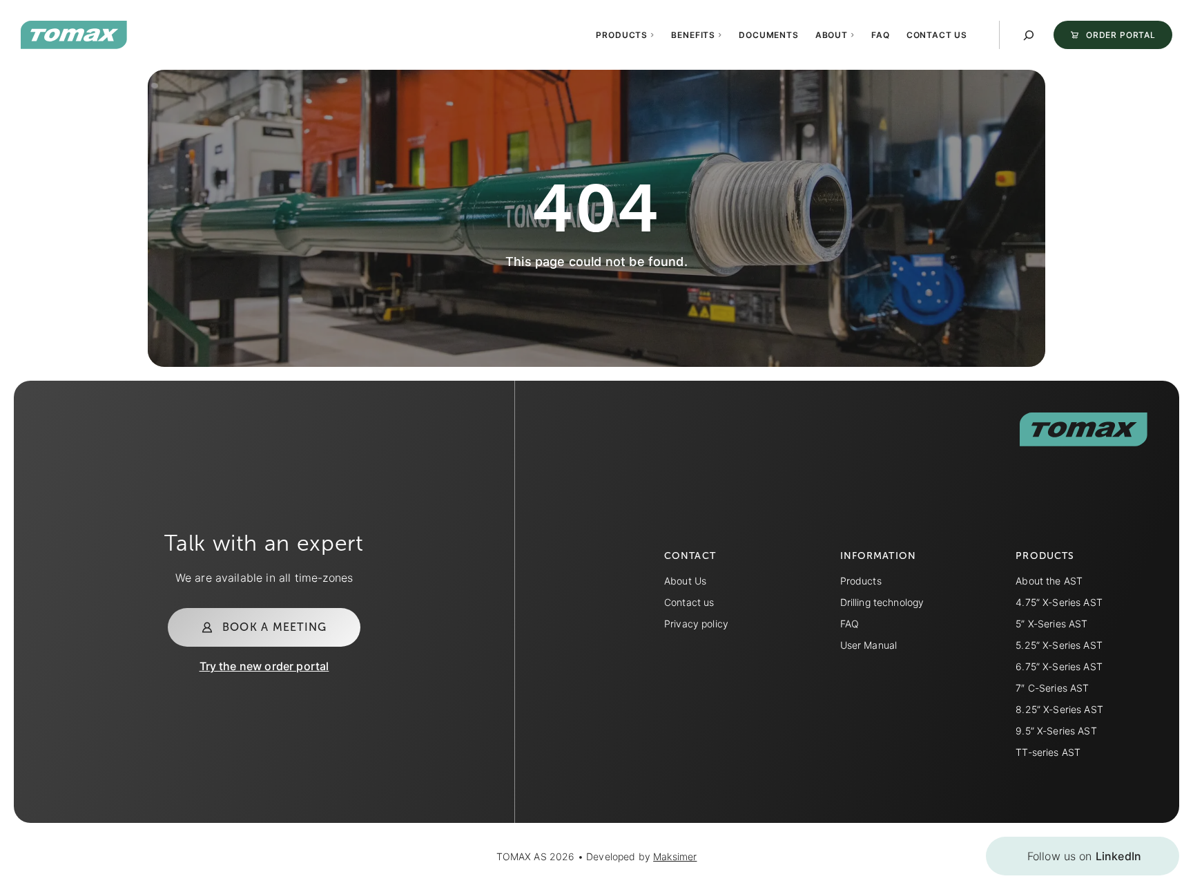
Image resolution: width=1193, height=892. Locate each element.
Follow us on (1084, 856)
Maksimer (675, 856)
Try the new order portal (264, 666)
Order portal (1121, 35)
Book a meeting (274, 627)
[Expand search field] (1029, 35)
